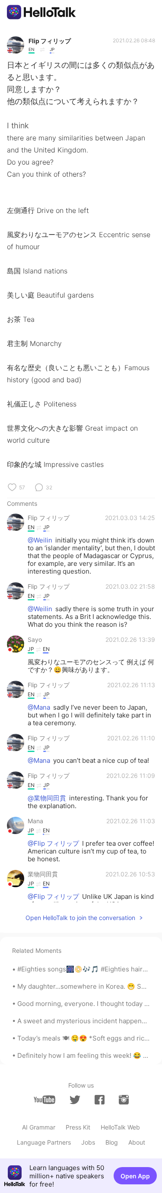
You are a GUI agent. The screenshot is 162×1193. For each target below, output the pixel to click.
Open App (135, 1176)
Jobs (88, 1142)
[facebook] (100, 1099)
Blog (111, 1142)
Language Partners (44, 1142)
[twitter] (75, 1099)
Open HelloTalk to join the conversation (80, 917)
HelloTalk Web (120, 1127)
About (136, 1142)
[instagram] (124, 1099)
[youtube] (44, 1099)
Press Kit (78, 1127)
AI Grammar (38, 1127)
